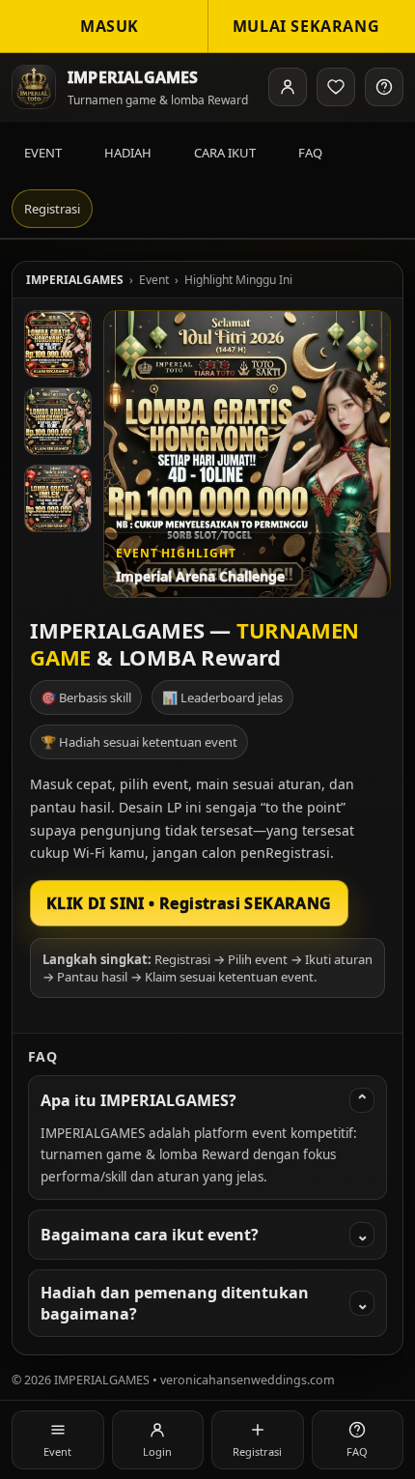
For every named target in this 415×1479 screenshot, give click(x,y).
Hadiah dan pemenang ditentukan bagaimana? (205, 1303)
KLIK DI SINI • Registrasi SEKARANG (189, 903)
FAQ (310, 152)
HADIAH (128, 152)
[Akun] (287, 87)
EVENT (43, 152)
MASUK (109, 26)
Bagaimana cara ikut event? (205, 1234)
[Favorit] (336, 87)
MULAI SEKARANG (306, 26)
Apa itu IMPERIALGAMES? (205, 1100)
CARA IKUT (225, 152)
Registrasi (52, 208)
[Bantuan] (384, 87)
